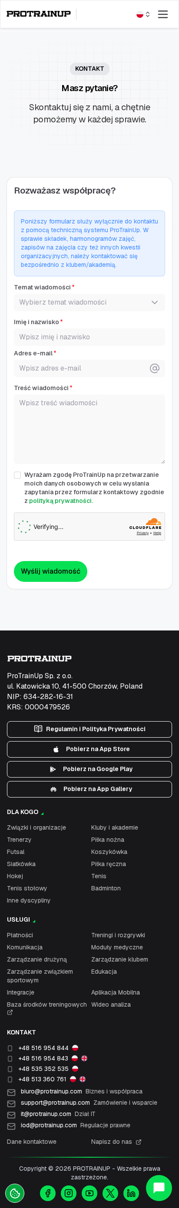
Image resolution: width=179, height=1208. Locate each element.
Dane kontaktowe (31, 1142)
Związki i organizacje (36, 827)
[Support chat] (159, 1188)
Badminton (106, 888)
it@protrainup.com (58, 1114)
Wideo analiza (111, 1004)
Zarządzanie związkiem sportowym (40, 976)
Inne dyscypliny (29, 900)
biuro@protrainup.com (82, 1091)
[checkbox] (17, 475)
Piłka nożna (107, 840)
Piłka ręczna (108, 864)
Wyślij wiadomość (50, 571)
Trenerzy (19, 840)
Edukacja (104, 971)
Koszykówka (109, 852)
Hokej (15, 876)
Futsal (15, 852)
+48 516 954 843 (43, 1058)
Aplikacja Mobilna (115, 992)
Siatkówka (21, 864)
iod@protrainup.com (75, 1125)
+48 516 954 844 (43, 1048)
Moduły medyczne (117, 947)
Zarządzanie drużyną (37, 959)
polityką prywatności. (61, 501)
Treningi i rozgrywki (118, 935)
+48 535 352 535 (43, 1069)
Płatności (20, 935)
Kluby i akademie (114, 827)
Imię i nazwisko (36, 322)
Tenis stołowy (27, 888)
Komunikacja (25, 947)
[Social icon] (48, 1193)
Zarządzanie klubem (119, 959)
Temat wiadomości (42, 287)
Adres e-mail (33, 353)
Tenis (98, 876)
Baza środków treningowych (47, 1004)
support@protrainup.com (89, 1102)
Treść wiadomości (41, 388)
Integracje (20, 992)
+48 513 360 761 (42, 1079)
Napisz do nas (111, 1142)
